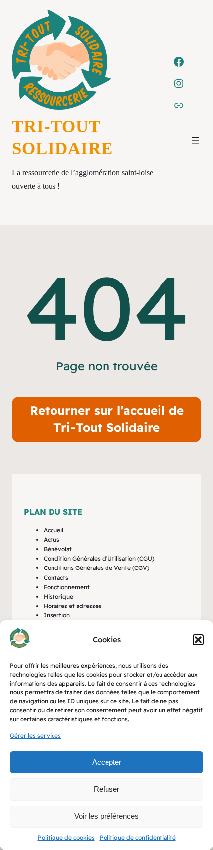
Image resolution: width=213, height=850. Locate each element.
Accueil (53, 530)
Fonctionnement (67, 587)
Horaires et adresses (73, 605)
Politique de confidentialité (138, 837)
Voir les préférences (106, 816)
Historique (58, 596)
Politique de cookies (66, 837)
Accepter (106, 762)
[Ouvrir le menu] (195, 141)
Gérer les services (35, 735)
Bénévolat (58, 549)
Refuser (106, 789)
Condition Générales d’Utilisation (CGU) (99, 558)
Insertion (57, 615)
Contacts (56, 577)
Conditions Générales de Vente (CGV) (96, 567)
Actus (51, 539)
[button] (198, 640)
